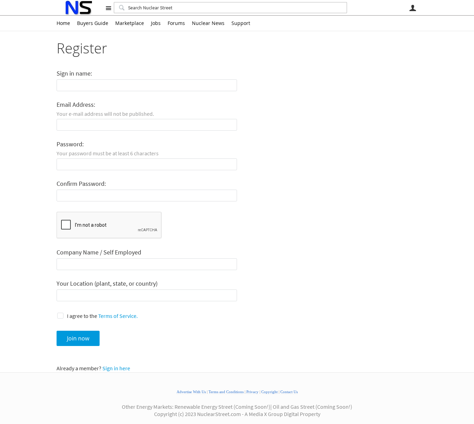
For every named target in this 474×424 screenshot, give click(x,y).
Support (240, 23)
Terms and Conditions (226, 392)
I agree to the (102, 315)
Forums (176, 23)
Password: (70, 144)
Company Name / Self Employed (99, 252)
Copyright (269, 392)
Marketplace (129, 23)
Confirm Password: (81, 184)
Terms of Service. (118, 315)
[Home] (78, 7)
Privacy (252, 392)
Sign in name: (74, 73)
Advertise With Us (191, 392)
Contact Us (289, 392)
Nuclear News (208, 23)
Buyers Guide (92, 23)
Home (63, 23)
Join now (78, 338)
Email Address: (76, 105)
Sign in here (116, 368)
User (412, 8)
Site (108, 8)
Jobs (156, 23)
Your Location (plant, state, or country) (107, 283)
